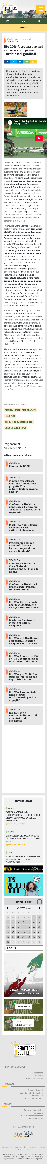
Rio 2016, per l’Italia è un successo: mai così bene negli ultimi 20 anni (23, 677)
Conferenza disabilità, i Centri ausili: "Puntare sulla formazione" (23, 587)
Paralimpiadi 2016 (19, 466)
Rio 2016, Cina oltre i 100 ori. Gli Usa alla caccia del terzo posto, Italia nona (24, 659)
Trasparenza (18, 1147)
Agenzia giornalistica (33, 1110)
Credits (28, 1149)
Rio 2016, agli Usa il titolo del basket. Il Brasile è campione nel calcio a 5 (24, 641)
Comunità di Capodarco (32, 1098)
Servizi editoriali (36, 1118)
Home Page (10, 416)
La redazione (37, 1073)
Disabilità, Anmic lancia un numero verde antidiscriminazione (23, 528)
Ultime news (23, 801)
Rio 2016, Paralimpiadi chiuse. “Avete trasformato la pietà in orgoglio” (22, 696)
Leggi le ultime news (15, 428)
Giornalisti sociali (35, 1090)
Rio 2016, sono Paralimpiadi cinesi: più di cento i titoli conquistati (23, 716)
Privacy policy (31, 1147)
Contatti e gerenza (34, 1078)
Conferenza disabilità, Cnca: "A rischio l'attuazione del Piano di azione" (23, 567)
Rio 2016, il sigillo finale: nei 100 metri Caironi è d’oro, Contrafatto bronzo (24, 605)
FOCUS (11, 948)
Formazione (38, 1113)
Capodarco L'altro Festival (31, 1093)
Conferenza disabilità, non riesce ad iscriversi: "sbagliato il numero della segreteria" (24, 508)
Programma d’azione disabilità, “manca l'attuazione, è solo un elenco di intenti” (22, 547)
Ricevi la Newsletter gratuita (20, 410)
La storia (39, 1075)
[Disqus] (23, 758)
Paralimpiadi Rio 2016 (15, 448)
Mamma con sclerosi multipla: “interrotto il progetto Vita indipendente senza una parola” (23, 486)
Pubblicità (5, 1147)
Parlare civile (37, 1096)
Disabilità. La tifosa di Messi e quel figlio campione (22, 623)
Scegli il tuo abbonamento (18, 422)
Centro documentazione (32, 1116)
